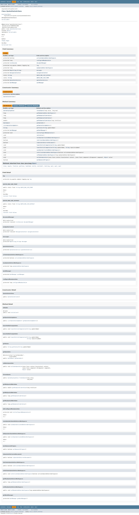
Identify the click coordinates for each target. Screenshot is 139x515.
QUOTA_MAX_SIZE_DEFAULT (44, 75)
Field (12, 6)
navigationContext (42, 72)
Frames (20, 4)
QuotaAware (6, 123)
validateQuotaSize (42, 157)
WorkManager (13, 82)
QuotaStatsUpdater (12, 125)
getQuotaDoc (40, 123)
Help (36, 1)
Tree (21, 1)
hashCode (28, 166)
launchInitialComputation (44, 145)
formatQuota (40, 110)
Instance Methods (19, 105)
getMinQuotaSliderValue (44, 118)
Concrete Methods (33, 105)
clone (4, 166)
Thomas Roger (5, 40)
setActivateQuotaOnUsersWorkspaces (47, 152)
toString (46, 166)
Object (9, 30)
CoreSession (13, 63)
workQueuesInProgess (43, 160)
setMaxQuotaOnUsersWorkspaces (46, 155)
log (38, 65)
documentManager (41, 63)
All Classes (34, 4)
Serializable (5, 19)
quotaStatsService (42, 80)
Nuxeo (11, 513)
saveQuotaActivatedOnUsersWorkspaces (48, 150)
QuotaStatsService (15, 80)
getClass (21, 166)
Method (21, 6)
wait (52, 166)
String (14, 70)
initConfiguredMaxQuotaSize (45, 132)
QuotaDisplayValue (8, 110)
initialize (40, 135)
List (4, 125)
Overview (3, 1)
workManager (40, 82)
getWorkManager (41, 130)
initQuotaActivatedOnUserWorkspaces (48, 137)
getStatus (39, 127)
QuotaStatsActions (15, 29)
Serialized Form (6, 45)
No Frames (25, 4)
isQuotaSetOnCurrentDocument (45, 142)
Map (11, 70)
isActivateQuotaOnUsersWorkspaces (47, 140)
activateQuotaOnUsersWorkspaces (46, 58)
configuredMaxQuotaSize (44, 60)
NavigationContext (15, 72)
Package (9, 1)
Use (18, 1)
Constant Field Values (10, 196)
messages (39, 70)
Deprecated (26, 1)
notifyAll (40, 166)
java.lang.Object (6, 14)
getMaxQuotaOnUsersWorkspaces (46, 113)
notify (34, 166)
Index (32, 1)
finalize (15, 166)
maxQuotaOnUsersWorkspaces (45, 67)
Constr (16, 6)
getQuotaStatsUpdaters (43, 125)
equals (10, 166)
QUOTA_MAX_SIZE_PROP (43, 77)
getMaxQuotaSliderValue (44, 115)
